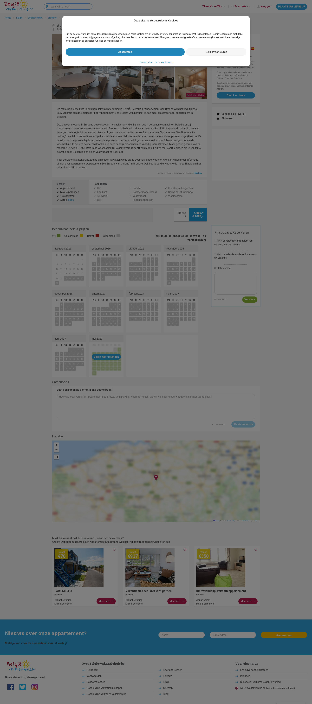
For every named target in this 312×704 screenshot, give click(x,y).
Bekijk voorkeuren (216, 51)
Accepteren (125, 51)
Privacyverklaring (163, 62)
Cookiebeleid (146, 62)
